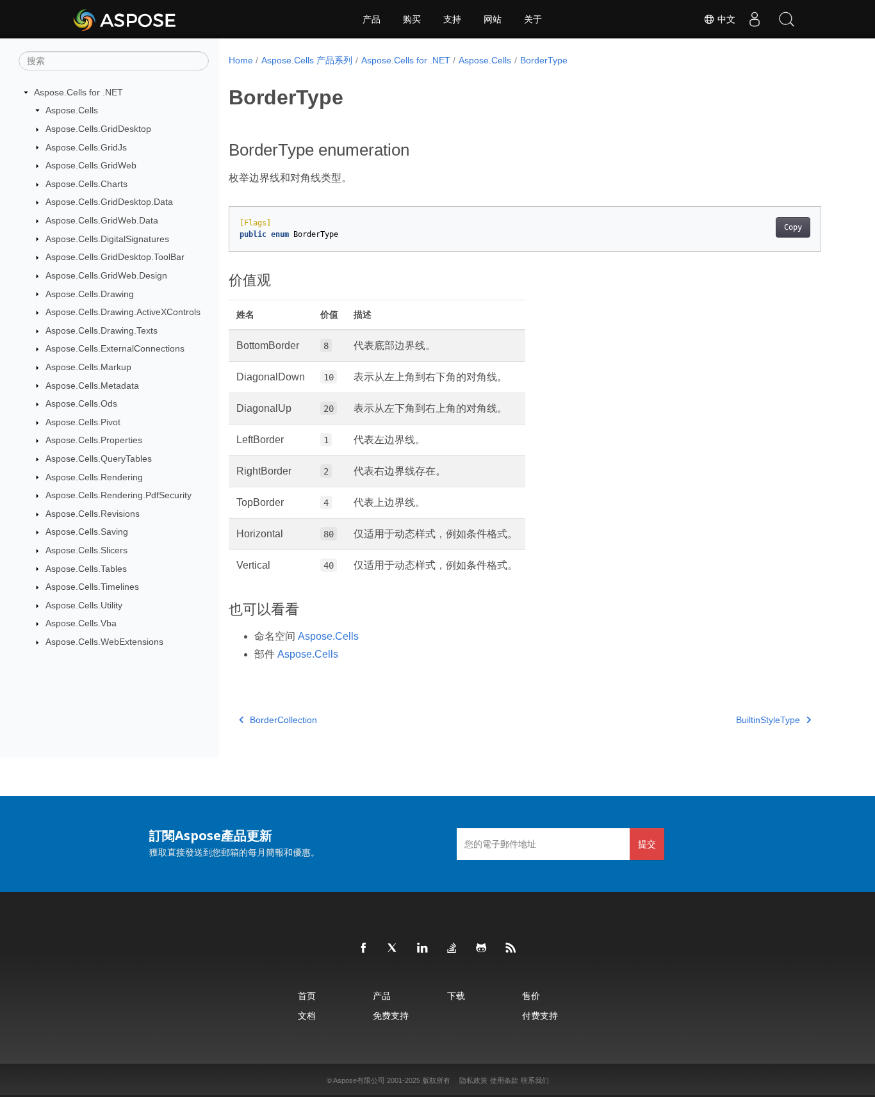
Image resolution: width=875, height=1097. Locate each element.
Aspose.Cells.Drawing (89, 294)
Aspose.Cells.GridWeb (90, 165)
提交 (647, 844)
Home (241, 60)
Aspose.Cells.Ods (81, 403)
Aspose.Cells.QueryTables (98, 458)
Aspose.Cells (71, 110)
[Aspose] (125, 19)
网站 (493, 19)
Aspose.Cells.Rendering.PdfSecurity (118, 495)
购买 (412, 19)
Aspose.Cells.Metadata (92, 385)
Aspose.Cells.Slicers (86, 550)
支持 (452, 19)
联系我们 (535, 1080)
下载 (456, 995)
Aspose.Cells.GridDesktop (98, 129)
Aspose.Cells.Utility (83, 605)
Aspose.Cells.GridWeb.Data (101, 220)
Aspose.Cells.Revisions (92, 513)
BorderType (544, 60)
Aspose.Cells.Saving (86, 531)
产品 (371, 19)
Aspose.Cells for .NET (78, 92)
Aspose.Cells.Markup (88, 367)
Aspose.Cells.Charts (86, 184)
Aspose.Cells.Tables (86, 569)
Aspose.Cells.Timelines (92, 586)
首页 (307, 995)
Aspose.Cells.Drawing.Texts (101, 330)
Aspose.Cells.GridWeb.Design (106, 275)
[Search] (787, 19)
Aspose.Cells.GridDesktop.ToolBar (114, 257)
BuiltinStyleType (768, 720)
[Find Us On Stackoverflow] (452, 948)
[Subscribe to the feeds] (511, 948)
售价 (531, 995)
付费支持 (540, 1015)
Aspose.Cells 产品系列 (306, 60)
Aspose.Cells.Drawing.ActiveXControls (122, 312)
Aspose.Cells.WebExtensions (104, 642)
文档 (307, 1015)
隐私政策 (473, 1080)
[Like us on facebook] (364, 948)
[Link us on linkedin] (422, 948)
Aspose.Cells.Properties (93, 440)
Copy (793, 227)
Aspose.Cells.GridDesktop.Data (109, 202)
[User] (755, 19)
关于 (533, 19)
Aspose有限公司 (359, 1080)
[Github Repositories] (481, 948)
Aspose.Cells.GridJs (86, 147)
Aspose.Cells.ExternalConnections (114, 348)
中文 (725, 19)
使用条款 (504, 1080)
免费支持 (391, 1015)
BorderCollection (283, 720)
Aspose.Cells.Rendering (94, 477)
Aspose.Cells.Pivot (82, 422)
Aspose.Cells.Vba (81, 623)
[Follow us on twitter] (393, 948)
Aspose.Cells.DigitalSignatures (107, 239)
